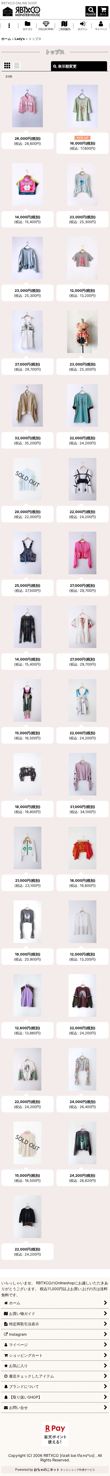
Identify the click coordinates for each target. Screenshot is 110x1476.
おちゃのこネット (47, 1469)
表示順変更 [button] (67, 66)
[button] (90, 11)
